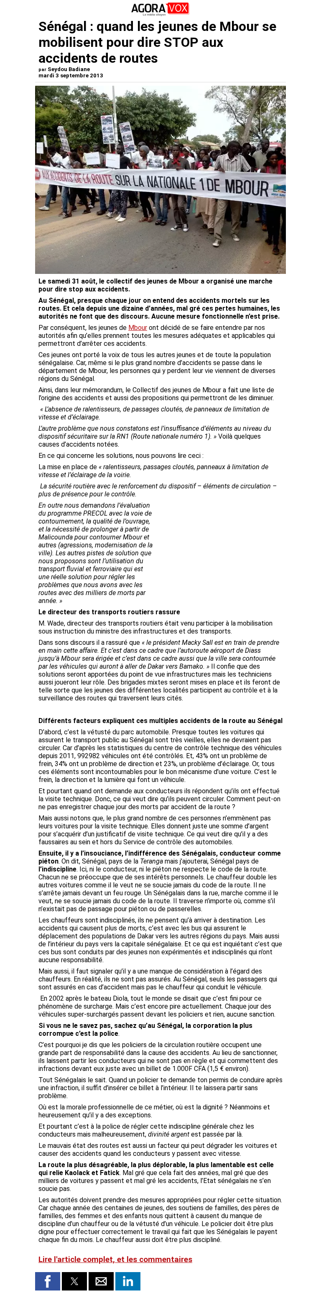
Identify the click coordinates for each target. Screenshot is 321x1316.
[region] (220, 545)
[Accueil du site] (160, 14)
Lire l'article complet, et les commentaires (115, 1259)
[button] (47, 1281)
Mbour (137, 328)
